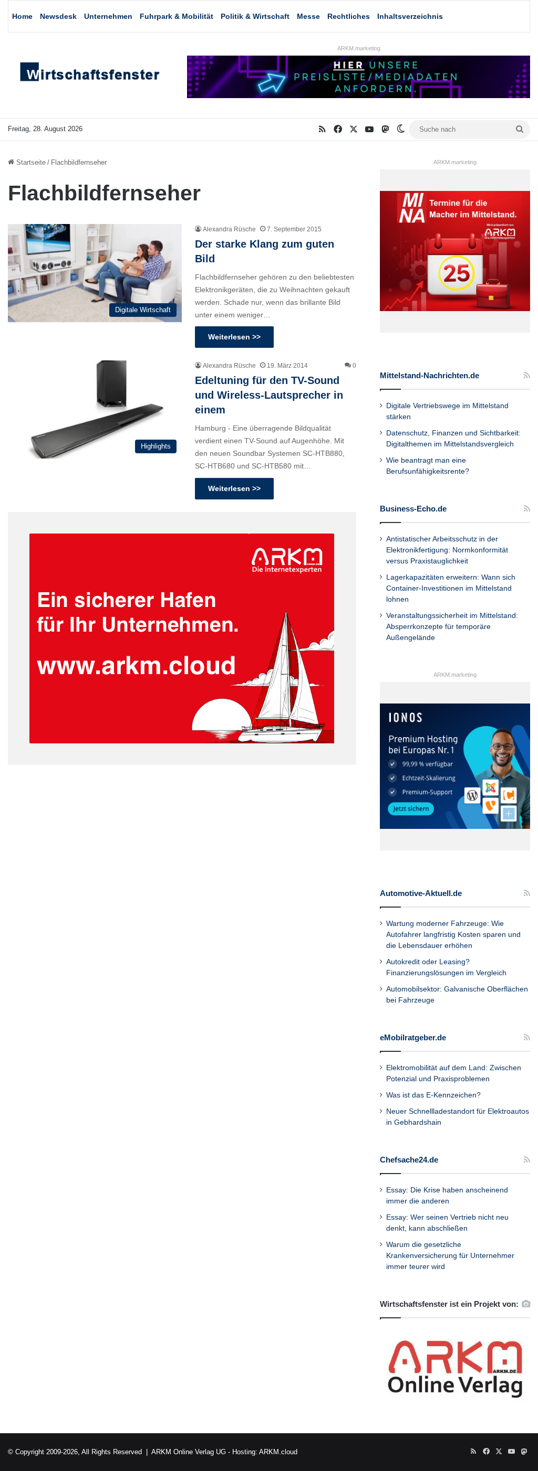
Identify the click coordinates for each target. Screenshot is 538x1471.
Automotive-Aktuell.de (421, 893)
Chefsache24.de (409, 1159)
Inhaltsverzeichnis (410, 16)
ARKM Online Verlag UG (188, 1452)
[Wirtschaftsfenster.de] (89, 74)
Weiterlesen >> (234, 337)
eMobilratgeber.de (413, 1037)
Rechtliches (348, 16)
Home (22, 16)
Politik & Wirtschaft (255, 16)
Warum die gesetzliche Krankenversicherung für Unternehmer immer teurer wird (450, 1256)
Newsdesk (58, 16)
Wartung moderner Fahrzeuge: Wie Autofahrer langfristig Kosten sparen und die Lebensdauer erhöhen (453, 935)
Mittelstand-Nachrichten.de (429, 375)
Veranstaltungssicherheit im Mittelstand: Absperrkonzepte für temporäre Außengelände (452, 627)
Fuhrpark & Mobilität (176, 16)
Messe (308, 16)
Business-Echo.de (413, 508)
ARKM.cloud (278, 1452)
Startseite (30, 162)
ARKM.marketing (358, 48)
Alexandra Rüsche (229, 229)
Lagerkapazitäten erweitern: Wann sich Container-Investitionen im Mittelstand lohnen (450, 588)
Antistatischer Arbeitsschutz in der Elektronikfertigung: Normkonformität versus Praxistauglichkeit (447, 550)
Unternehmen (108, 16)
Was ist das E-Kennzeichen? (433, 1095)
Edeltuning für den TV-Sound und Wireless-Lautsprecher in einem (269, 395)
